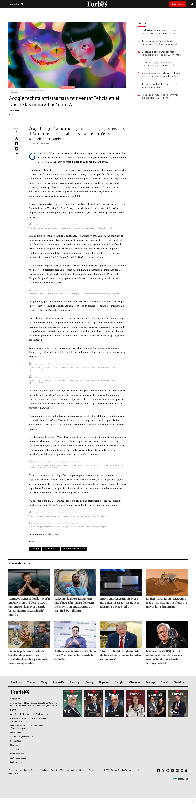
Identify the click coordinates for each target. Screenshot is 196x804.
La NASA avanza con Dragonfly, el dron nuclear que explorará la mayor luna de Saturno (166, 602)
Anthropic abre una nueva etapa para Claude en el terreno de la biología (75, 655)
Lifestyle (119, 682)
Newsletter (179, 682)
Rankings (150, 682)
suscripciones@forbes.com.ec (22, 737)
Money (89, 682)
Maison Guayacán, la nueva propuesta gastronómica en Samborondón (158, 64)
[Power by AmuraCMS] (180, 778)
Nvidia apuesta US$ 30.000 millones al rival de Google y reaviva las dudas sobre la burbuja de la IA (164, 657)
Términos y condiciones (19, 770)
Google (40, 153)
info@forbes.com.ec (51, 706)
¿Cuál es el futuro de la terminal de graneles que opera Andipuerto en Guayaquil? (160, 96)
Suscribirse (178, 4)
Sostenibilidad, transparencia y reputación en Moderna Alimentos (161, 53)
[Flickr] (182, 771)
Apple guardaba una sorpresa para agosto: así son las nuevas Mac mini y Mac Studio (119, 602)
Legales (34, 770)
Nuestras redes (95, 770)
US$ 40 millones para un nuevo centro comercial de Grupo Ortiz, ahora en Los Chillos (160, 32)
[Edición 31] (72, 704)
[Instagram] (167, 771)
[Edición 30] (93, 704)
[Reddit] (16, 149)
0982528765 (15, 749)
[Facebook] (16, 143)
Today (44, 682)
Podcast (31, 682)
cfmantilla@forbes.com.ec (38, 714)
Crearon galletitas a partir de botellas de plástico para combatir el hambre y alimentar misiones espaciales (28, 657)
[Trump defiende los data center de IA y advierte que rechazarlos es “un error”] (121, 634)
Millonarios (134, 682)
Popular (142, 23)
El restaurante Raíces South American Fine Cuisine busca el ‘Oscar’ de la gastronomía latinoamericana (159, 42)
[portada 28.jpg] (135, 704)
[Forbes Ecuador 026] (177, 704)
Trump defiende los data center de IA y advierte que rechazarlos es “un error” (120, 655)
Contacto (54, 770)
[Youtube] (172, 771)
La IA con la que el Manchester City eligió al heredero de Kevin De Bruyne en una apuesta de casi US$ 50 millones (74, 604)
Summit (165, 682)
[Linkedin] (16, 154)
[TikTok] (186, 771)
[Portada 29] (114, 704)
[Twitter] (16, 138)
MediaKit (44, 770)
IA (58, 204)
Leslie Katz (13, 111)
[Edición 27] (156, 704)
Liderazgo (75, 682)
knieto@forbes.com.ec (19, 721)
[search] (192, 4)
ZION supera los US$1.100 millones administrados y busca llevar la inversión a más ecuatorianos (161, 75)
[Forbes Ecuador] (98, 3)
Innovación (58, 682)
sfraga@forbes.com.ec (19, 728)
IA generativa (53, 390)
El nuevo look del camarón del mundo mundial (159, 85)
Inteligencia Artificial (74, 548)
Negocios (104, 682)
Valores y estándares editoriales (73, 770)
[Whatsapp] (16, 133)
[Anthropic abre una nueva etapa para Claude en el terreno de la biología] (75, 634)
